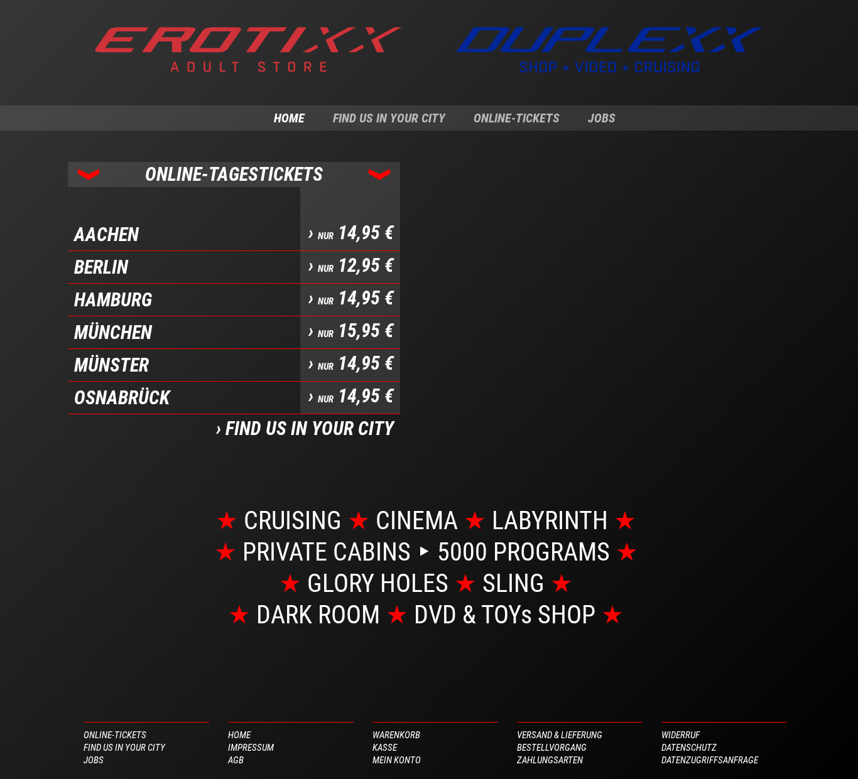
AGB (236, 760)
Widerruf (680, 735)
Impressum (251, 747)
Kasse (384, 747)
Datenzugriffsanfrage (709, 760)
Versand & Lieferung (559, 735)
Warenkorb (396, 735)
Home (289, 118)
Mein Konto (396, 760)
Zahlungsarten (550, 760)
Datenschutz (689, 747)
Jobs (602, 118)
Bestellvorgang (552, 747)
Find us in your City (389, 118)
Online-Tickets (517, 118)
